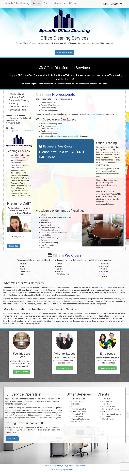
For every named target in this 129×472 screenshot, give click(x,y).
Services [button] (60, 3)
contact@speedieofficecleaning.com (20, 131)
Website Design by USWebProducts (64, 469)
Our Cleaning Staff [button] (107, 368)
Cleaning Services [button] (64, 368)
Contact (74, 3)
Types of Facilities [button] (21, 372)
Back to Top (13, 246)
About (48, 3)
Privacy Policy (61, 466)
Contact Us (72, 466)
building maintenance (94, 114)
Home (38, 3)
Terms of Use (49, 466)
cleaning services (108, 287)
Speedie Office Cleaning (17, 3)
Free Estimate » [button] (64, 52)
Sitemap (81, 466)
